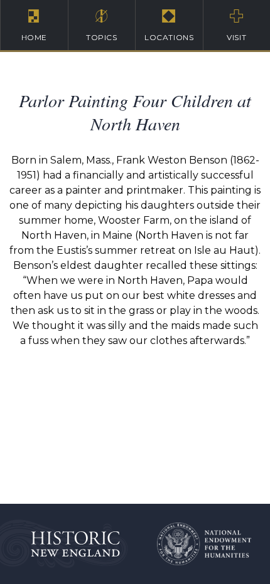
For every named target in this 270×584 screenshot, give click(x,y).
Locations (168, 37)
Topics (101, 37)
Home (34, 37)
